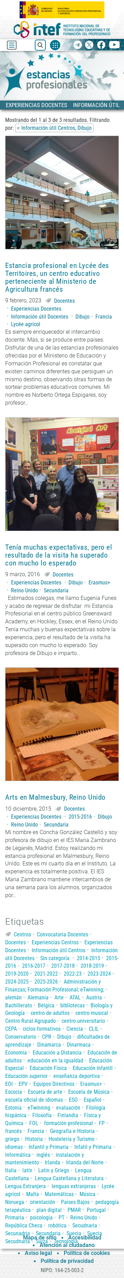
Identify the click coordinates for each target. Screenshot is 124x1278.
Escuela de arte (45, 1092)
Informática (18, 1155)
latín (27, 1170)
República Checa (23, 1225)
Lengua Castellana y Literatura (69, 1178)
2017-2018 (63, 966)
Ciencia (74, 1029)
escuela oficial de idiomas (34, 1100)
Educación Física (48, 1068)
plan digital (49, 1210)
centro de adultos (50, 1013)
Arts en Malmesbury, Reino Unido (55, 797)
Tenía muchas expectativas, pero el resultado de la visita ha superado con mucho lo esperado (58, 555)
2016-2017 (33, 966)
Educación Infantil (93, 1068)
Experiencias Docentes (36, 308)
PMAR (74, 1210)
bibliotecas (72, 1005)
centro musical (91, 1013)
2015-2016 (80, 816)
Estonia (13, 1107)
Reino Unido (24, 590)
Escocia (13, 1092)
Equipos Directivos (53, 1084)
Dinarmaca (79, 1044)
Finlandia (68, 1115)
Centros (22, 934)
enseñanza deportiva (76, 1076)
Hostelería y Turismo (71, 1139)
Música (87, 1194)
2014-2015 (88, 958)
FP (102, 1123)
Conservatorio (20, 1036)
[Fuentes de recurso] (55, 45)
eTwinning (39, 1107)
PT (61, 1217)
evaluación (68, 1107)
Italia (11, 1170)
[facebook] (101, 45)
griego (12, 1139)
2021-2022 (46, 973)
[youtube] (114, 45)
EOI (9, 1084)
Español (92, 1100)
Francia (103, 316)
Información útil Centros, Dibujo (56, 128)
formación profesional (68, 1123)
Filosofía (42, 1115)
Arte (59, 997)
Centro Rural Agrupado (30, 1021)
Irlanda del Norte (85, 1162)
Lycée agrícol (25, 324)
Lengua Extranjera (25, 1186)
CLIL (94, 1029)
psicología (41, 1217)
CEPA (11, 1029)
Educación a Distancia (57, 1052)
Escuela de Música (89, 1092)
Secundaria (56, 590)
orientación (42, 1202)
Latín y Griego (53, 1170)
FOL (33, 1123)
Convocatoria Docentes (62, 934)
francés (13, 1131)
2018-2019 (92, 966)
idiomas (14, 1147)
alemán (13, 997)
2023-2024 (99, 973)
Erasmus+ (99, 582)
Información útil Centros (58, 950)
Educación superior (26, 1076)
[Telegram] (77, 45)
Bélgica (46, 1005)
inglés (43, 1155)
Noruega (14, 1202)
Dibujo (82, 316)
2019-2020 (17, 973)
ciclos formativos (42, 1029)
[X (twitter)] (89, 45)
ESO (73, 1100)
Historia (34, 1139)
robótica (57, 1225)
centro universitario (83, 1021)
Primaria (14, 1217)
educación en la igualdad (55, 1060)
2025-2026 (46, 981)
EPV (23, 1084)
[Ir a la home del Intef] (62, 29)
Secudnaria (84, 1225)
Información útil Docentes (39, 316)
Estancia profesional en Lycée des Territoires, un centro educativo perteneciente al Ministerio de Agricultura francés (57, 277)
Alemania (38, 997)
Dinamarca (49, 1044)
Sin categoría (55, 958)
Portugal (96, 1210)
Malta (32, 1194)
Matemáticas (59, 1194)
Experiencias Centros (55, 942)
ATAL (75, 997)
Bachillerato (18, 1005)
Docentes (64, 301)
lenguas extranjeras (74, 1186)
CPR (46, 1036)
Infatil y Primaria (93, 1147)
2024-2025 (17, 981)
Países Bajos (75, 1202)
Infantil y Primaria (49, 1147)
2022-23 (73, 973)
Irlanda (52, 1162)
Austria (94, 997)
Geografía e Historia (72, 1131)
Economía (16, 1052)
